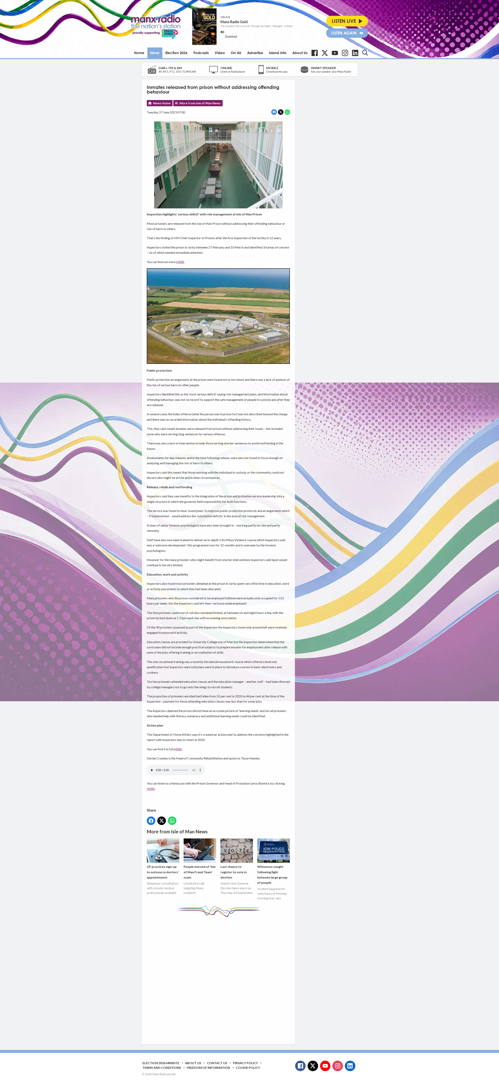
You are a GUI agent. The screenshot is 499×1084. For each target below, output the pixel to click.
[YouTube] (335, 53)
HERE (180, 262)
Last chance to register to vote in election (233, 872)
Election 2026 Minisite (160, 1063)
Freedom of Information (208, 1067)
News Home (162, 103)
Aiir (174, 1074)
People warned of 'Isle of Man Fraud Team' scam (200, 872)
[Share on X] (280, 112)
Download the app (277, 71)
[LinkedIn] (355, 53)
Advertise (255, 53)
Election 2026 (176, 53)
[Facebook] (314, 53)
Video (220, 53)
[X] (325, 53)
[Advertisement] (220, 977)
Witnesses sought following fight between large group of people (272, 874)
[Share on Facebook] (274, 112)
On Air (236, 53)
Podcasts (201, 53)
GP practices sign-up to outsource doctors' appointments (163, 872)
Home (139, 53)
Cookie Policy (248, 1067)
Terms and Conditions (161, 1067)
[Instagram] (345, 53)
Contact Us (217, 1063)
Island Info (278, 53)
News (154, 53)
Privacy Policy (245, 1063)
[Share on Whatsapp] (287, 112)
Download (231, 36)
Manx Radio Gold (234, 22)
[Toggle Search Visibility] (365, 53)
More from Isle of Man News (200, 103)
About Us (300, 53)
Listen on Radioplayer (232, 71)
